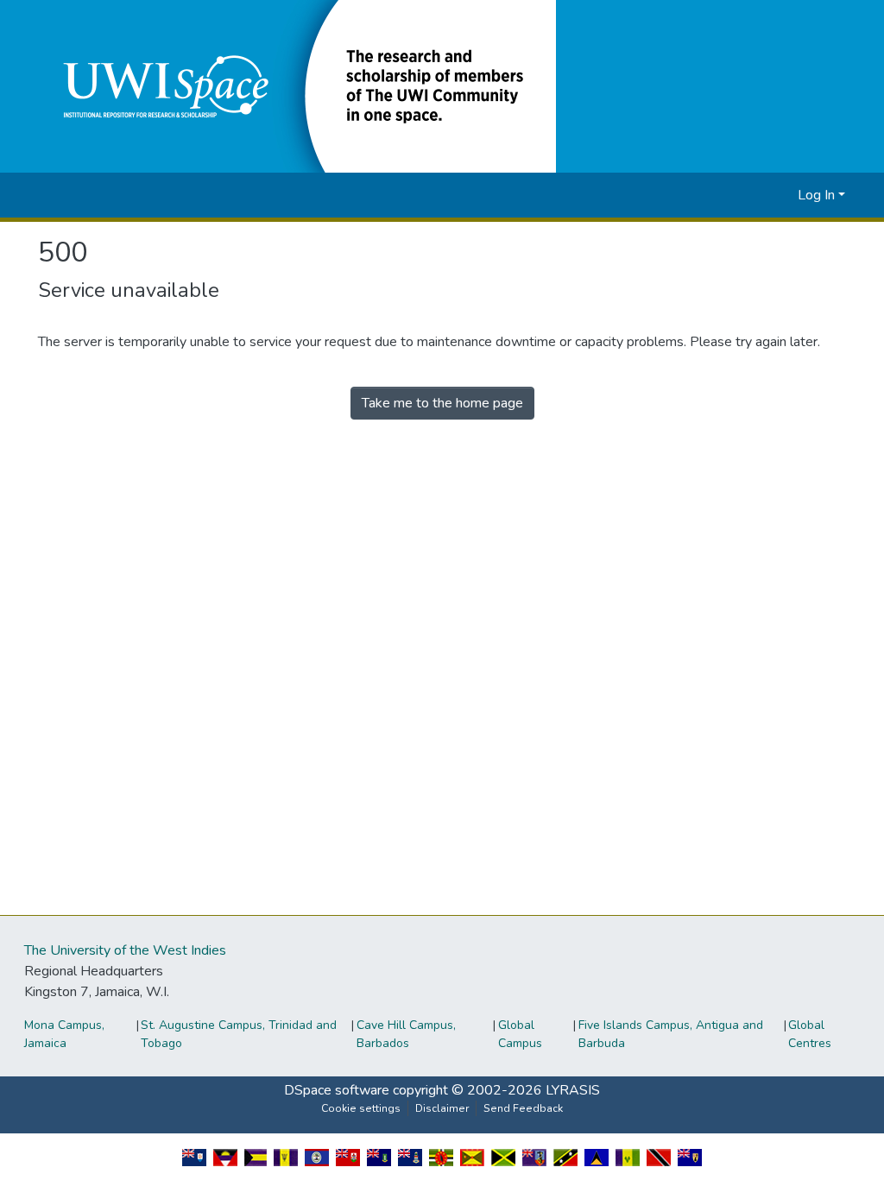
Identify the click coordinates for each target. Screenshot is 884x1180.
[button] (297, 85)
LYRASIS (573, 1090)
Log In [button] (818, 195)
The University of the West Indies (125, 950)
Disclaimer (442, 1108)
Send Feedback (523, 1108)
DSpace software (336, 1090)
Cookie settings (361, 1108)
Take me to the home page (442, 403)
